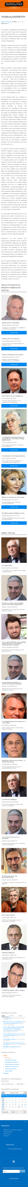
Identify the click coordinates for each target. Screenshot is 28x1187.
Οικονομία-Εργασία (10, 1060)
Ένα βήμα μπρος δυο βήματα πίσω (13, 513)
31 (3, 1098)
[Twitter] (14, 1161)
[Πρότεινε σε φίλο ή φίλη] (25, 26)
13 (15, 1102)
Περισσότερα (14, 332)
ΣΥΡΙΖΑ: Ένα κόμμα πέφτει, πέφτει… (14, 990)
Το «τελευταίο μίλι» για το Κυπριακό (10, 837)
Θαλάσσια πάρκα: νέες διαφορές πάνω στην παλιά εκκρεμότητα (13, 603)
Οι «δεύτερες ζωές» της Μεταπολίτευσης (9, 876)
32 (3, 1100)
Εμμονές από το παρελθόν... (11, 323)
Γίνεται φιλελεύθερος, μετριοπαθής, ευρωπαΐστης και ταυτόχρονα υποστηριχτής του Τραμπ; (14, 643)
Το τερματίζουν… (7, 565)
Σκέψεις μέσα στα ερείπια (10, 338)
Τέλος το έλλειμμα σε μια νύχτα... (13, 354)
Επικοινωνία (6, 1134)
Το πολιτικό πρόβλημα (9, 799)
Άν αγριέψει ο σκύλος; (14, 1039)
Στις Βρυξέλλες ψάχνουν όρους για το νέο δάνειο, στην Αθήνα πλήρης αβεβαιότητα (13, 438)
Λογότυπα (6, 1135)
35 (3, 1106)
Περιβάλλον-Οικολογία (11, 1062)
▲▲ (25, 1121)
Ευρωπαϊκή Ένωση (10, 1068)
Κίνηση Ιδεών (9, 1071)
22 (22, 1104)
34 (3, 1104)
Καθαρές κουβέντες (8, 952)
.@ (15, 1149)
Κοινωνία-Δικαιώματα (11, 1066)
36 (3, 1109)
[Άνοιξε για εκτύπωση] (23, 26)
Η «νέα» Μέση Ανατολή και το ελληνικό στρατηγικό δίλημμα (11, 683)
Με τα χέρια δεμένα (8, 915)
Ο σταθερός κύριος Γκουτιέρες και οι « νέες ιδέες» (14, 722)
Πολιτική (7, 1058)
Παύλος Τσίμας (6, 21)
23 (25, 1104)
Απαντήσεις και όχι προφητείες (12, 396)
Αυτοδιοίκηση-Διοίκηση (12, 1064)
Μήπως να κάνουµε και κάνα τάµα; (13, 497)
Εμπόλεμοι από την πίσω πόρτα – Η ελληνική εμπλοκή (13, 761)
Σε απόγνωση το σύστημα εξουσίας (13, 456)
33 (3, 1102)
